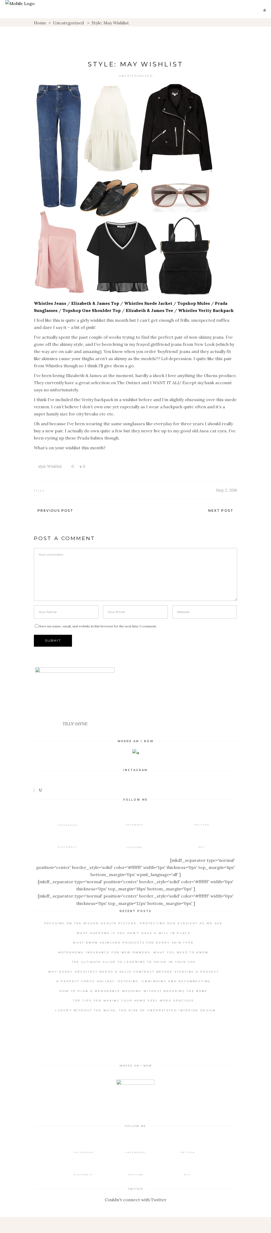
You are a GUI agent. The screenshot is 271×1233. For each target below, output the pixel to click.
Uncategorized (68, 22)
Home (40, 22)
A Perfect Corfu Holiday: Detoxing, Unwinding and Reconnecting (133, 981)
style (42, 466)
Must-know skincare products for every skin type (133, 942)
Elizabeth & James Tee (149, 310)
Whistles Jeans (50, 303)
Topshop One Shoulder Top (91, 310)
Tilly (39, 490)
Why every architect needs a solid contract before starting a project (133, 971)
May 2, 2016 (226, 490)
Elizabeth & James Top (95, 303)
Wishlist (54, 466)
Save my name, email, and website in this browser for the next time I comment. (98, 626)
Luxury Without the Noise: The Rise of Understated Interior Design (135, 1010)
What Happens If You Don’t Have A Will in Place (133, 933)
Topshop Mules (193, 303)
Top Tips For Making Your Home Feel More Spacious (133, 1000)
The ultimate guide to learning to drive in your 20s (133, 962)
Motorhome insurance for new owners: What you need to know (133, 952)
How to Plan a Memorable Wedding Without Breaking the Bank (133, 991)
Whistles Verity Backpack (206, 310)
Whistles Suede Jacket (148, 303)
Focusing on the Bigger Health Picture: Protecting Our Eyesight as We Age (133, 923)
